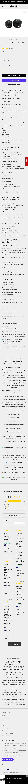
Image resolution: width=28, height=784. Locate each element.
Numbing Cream (6, 718)
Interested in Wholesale (7, 733)
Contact (3, 730)
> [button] (14, 644)
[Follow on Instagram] (6, 764)
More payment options (14, 84)
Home (3, 715)
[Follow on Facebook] (2, 764)
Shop (3, 720)
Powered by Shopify (19, 772)
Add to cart (14, 75)
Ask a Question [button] (14, 515)
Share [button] (7, 548)
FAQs (3, 725)
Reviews (4, 723)
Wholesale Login (6, 735)
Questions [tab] (6, 520)
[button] (6, 553)
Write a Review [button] (14, 512)
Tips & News (5, 728)
